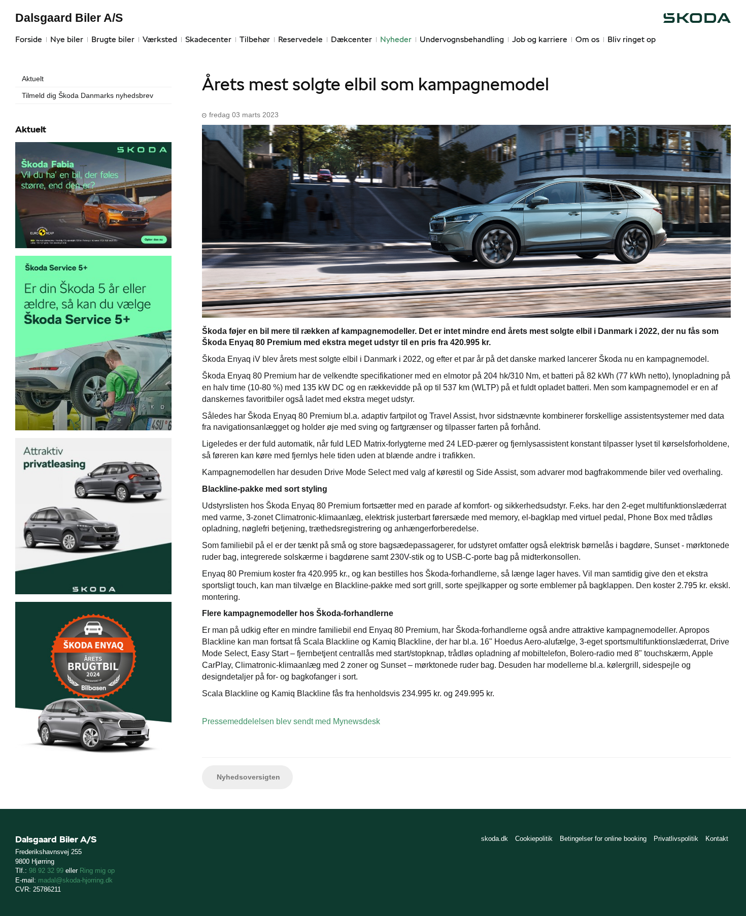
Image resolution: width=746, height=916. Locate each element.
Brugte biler (112, 39)
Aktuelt (33, 79)
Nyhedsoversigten (247, 777)
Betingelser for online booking (603, 838)
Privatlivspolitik (676, 838)
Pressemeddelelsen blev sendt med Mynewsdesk (291, 721)
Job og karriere (539, 39)
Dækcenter (351, 39)
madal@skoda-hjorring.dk (75, 880)
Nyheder (396, 39)
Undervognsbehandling (462, 39)
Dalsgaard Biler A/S (69, 17)
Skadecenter (208, 39)
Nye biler (66, 39)
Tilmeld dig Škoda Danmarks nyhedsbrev (87, 95)
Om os (587, 39)
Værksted (160, 39)
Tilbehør (255, 39)
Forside (28, 39)
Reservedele (300, 39)
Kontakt (716, 838)
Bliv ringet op (631, 39)
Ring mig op (97, 870)
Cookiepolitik (534, 838)
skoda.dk (494, 838)
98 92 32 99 (46, 870)
